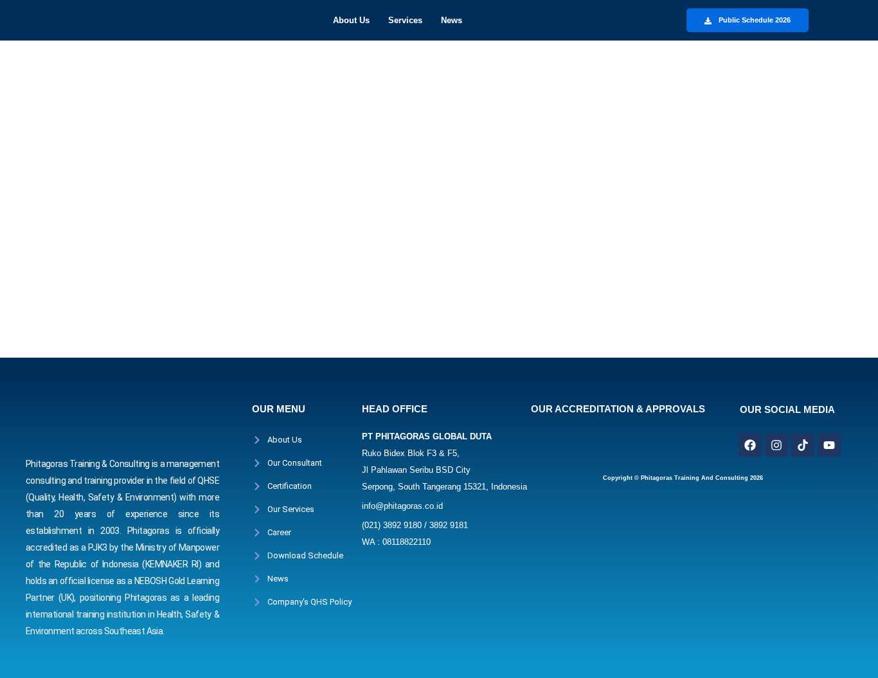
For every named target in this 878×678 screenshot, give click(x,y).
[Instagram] (776, 445)
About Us (351, 20)
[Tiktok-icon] (802, 445)
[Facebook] (750, 445)
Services (405, 20)
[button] (354, 20)
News (451, 20)
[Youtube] (829, 445)
